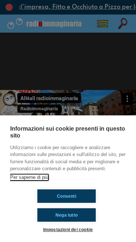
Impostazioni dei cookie (68, 229)
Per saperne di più (29, 177)
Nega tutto (66, 215)
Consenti (66, 196)
